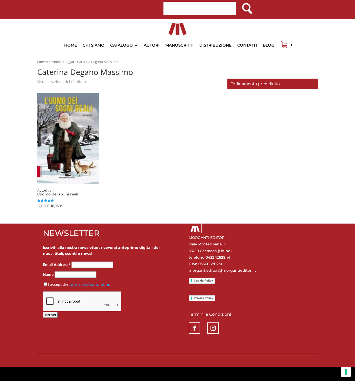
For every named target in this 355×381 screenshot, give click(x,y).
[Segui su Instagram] (213, 328)
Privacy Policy (203, 298)
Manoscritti (179, 45)
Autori (152, 45)
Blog (268, 45)
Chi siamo (93, 45)
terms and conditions (89, 284)
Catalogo (121, 45)
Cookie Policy (203, 280)
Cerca (247, 6)
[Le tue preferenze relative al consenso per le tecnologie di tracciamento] (346, 372)
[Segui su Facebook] (194, 328)
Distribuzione (215, 45)
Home (70, 45)
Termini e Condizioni (210, 314)
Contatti (247, 45)
